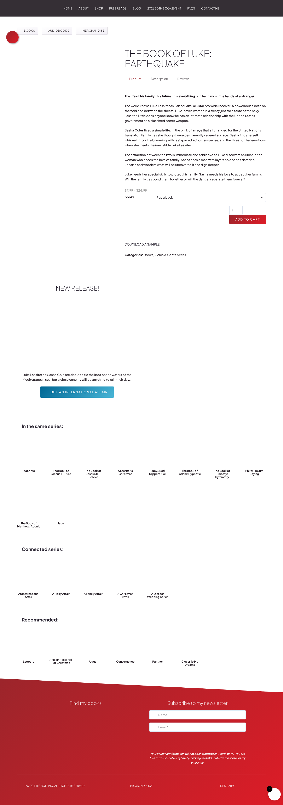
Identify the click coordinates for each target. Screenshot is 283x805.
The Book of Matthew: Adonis (28, 524)
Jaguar (93, 661)
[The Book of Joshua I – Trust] (61, 451)
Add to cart (247, 219)
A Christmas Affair (125, 595)
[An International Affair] (28, 574)
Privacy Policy (141, 785)
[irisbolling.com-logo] (85, 713)
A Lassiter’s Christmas (125, 472)
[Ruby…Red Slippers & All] (157, 451)
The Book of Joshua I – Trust (61, 472)
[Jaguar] (93, 642)
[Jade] (61, 504)
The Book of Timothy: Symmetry (222, 474)
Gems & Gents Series (170, 255)
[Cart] (260, 8)
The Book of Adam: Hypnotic (190, 472)
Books (148, 255)
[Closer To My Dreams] (189, 642)
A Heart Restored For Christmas (61, 661)
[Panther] (157, 642)
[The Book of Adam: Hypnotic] (189, 451)
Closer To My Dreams (189, 663)
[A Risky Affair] (61, 574)
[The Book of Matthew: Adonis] (28, 504)
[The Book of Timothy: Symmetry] (222, 451)
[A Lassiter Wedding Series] (157, 574)
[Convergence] (125, 642)
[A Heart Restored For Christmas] (61, 641)
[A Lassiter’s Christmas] (125, 451)
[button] (105, 8)
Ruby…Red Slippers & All (157, 472)
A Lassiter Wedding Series (157, 595)
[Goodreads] (85, 724)
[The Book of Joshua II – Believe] (93, 451)
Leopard (28, 661)
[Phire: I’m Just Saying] (254, 451)
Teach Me (28, 470)
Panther (157, 661)
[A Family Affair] (93, 574)
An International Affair (28, 595)
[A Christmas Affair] (125, 574)
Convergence (125, 661)
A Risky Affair (61, 593)
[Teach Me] (28, 451)
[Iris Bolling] (21, 8)
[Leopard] (28, 642)
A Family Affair (93, 593)
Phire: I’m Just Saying (254, 472)
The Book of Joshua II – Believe (93, 474)
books (129, 197)
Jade (61, 523)
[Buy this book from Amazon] (85, 734)
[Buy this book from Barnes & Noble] (85, 745)
